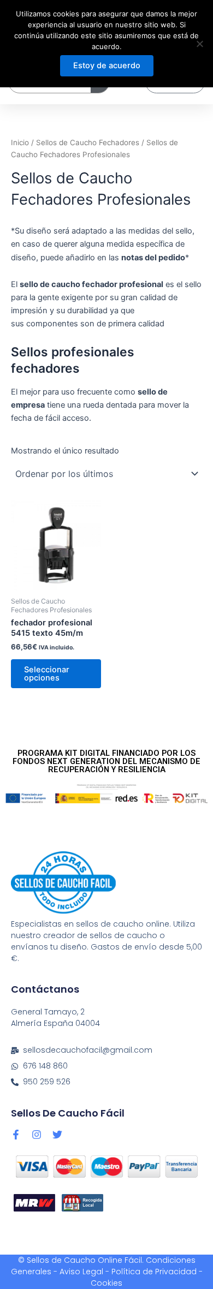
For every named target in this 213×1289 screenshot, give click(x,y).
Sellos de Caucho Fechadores (87, 142)
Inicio (20, 142)
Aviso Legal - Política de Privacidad (128, 1271)
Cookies (106, 1283)
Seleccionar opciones (46, 674)
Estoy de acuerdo (106, 65)
